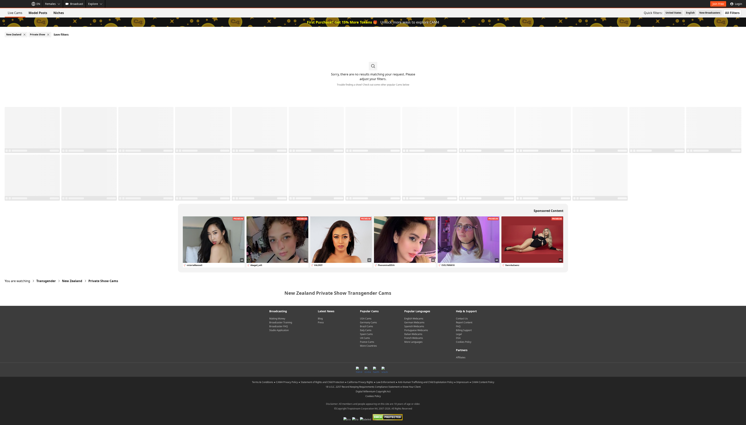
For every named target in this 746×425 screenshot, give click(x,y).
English (690, 12)
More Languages (413, 342)
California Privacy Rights (360, 382)
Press (321, 322)
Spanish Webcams (414, 326)
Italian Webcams (413, 334)
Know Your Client (412, 386)
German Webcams (414, 322)
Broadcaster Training (280, 322)
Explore (93, 4)
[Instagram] (367, 370)
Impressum (462, 382)
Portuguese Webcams (416, 330)
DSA (458, 338)
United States (673, 12)
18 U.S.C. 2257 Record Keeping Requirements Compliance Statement (363, 386)
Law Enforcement (385, 382)
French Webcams (413, 338)
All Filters (732, 13)
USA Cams (365, 318)
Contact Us (462, 318)
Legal (459, 334)
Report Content (464, 322)
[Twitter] (376, 370)
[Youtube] (385, 370)
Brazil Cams (366, 326)
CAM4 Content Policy (483, 382)
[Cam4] (14, 4)
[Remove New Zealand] (24, 34)
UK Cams (365, 338)
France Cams (367, 342)
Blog (320, 318)
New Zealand (72, 281)
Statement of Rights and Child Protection (322, 382)
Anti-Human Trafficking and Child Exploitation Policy (425, 382)
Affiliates (460, 357)
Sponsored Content (548, 211)
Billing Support (464, 330)
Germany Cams (368, 322)
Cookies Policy (463, 342)
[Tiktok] (359, 370)
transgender (46, 281)
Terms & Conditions (262, 382)
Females (50, 4)
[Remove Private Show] (48, 34)
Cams (103, 281)
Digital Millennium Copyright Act (373, 391)
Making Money (277, 318)
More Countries (368, 345)
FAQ (458, 326)
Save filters (61, 34)
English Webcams (413, 318)
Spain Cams (366, 334)
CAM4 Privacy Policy (287, 382)
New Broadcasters (709, 12)
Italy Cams (365, 330)
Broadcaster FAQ (278, 326)
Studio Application (279, 330)
